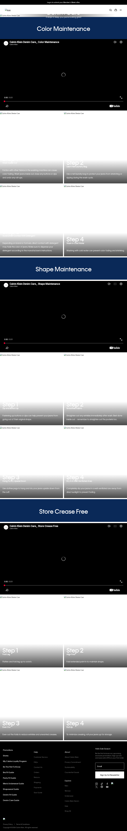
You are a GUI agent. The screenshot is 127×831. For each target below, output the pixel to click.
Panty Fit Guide (9, 778)
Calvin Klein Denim (72, 801)
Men (66, 786)
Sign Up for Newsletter (109, 775)
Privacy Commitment (73, 762)
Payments (37, 787)
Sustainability (70, 767)
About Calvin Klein (72, 757)
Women (68, 791)
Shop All (68, 811)
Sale (66, 806)
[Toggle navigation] (121, 10)
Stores (5, 755)
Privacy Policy (8, 824)
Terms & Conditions (23, 824)
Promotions (8, 750)
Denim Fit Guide (10, 794)
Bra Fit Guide (8, 772)
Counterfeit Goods (72, 772)
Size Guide (38, 792)
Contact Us (38, 767)
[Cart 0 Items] (115, 10)
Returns (37, 777)
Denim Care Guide (11, 800)
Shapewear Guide (11, 789)
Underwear (69, 796)
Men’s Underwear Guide (13, 783)
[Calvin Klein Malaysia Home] (8, 10)
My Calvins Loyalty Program (15, 761)
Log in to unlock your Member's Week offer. (63, 2)
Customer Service (41, 757)
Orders (36, 772)
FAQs (36, 762)
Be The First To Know (11, 767)
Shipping (37, 782)
